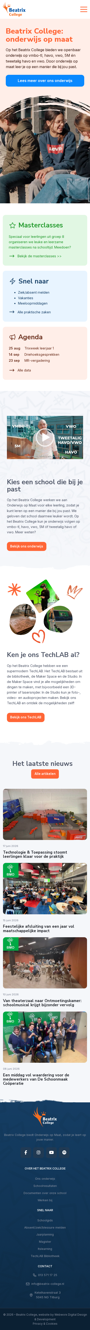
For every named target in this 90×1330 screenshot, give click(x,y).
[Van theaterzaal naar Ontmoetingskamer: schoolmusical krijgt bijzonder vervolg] (45, 962)
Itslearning (45, 1249)
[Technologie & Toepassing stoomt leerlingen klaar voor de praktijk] (45, 814)
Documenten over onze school (45, 1193)
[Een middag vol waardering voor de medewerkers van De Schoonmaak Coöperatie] (45, 1037)
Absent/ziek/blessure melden (45, 1227)
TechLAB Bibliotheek (45, 1256)
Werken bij (45, 1200)
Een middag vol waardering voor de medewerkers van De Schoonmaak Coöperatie (36, 1079)
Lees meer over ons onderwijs (45, 80)
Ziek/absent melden (33, 292)
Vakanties (25, 298)
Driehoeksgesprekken (41, 354)
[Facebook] (26, 1152)
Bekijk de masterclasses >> (39, 256)
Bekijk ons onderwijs (26, 546)
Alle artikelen (45, 774)
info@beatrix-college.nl (47, 1284)
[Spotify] (64, 1152)
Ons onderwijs (45, 1178)
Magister (45, 1241)
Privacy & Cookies (45, 1323)
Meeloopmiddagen (33, 303)
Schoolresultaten (45, 1186)
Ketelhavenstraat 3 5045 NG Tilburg (48, 1295)
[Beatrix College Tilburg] (14, 9)
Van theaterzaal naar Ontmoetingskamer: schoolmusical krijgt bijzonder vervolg (42, 1003)
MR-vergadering (37, 360)
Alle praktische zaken (34, 312)
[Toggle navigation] (83, 9)
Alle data (24, 370)
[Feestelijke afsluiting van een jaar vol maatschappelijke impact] (45, 888)
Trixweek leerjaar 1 (39, 348)
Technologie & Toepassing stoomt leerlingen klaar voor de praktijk (35, 854)
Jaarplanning (45, 1234)
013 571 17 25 (47, 1275)
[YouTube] (51, 1152)
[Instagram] (38, 1152)
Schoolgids (45, 1220)
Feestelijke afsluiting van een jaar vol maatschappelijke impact (38, 928)
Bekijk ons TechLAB (25, 717)
